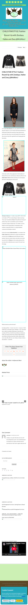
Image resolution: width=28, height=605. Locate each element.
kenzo (13, 334)
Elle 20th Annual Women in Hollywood (17, 332)
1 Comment (10, 339)
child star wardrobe (8, 331)
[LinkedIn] (12, 470)
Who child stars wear (10, 337)
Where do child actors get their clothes (11, 336)
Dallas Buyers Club (15, 331)
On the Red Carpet (10, 329)
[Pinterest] (10, 470)
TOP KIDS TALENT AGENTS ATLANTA (13, 403)
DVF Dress (8, 332)
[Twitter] (4, 470)
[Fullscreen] (24, 554)
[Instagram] (6, 470)
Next (24, 47)
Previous (20, 47)
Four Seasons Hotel (8, 334)
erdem (3, 334)
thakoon (16, 334)
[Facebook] (2, 470)
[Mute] (22, 554)
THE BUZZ (16, 329)
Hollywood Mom (6, 327)
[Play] (3, 554)
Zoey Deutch (4, 339)
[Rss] (8, 470)
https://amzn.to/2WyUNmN (8, 517)
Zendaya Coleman (21, 337)
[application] (14, 549)
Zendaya (16, 337)
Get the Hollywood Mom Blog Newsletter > (14, 5)
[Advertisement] (18, 87)
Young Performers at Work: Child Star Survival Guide (13, 477)
